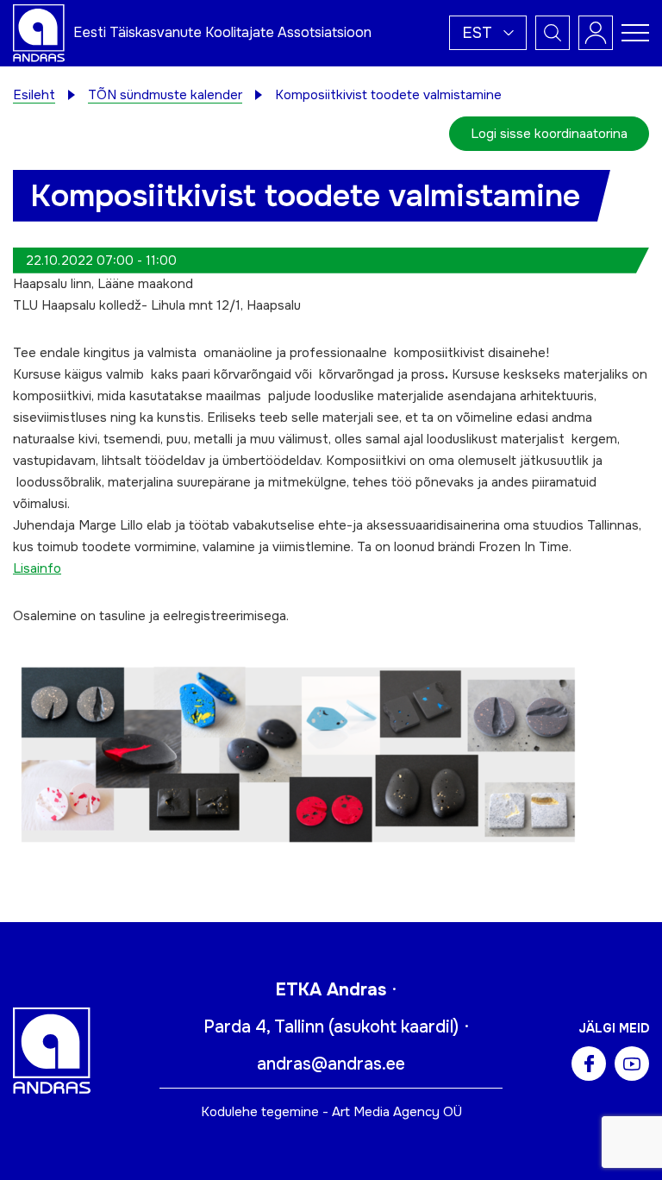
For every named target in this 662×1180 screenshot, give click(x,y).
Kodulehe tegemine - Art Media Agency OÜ (331, 1111)
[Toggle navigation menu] (635, 33)
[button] (488, 33)
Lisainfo (37, 568)
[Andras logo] (39, 32)
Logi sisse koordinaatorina (549, 133)
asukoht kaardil (393, 1027)
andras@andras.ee (331, 1064)
